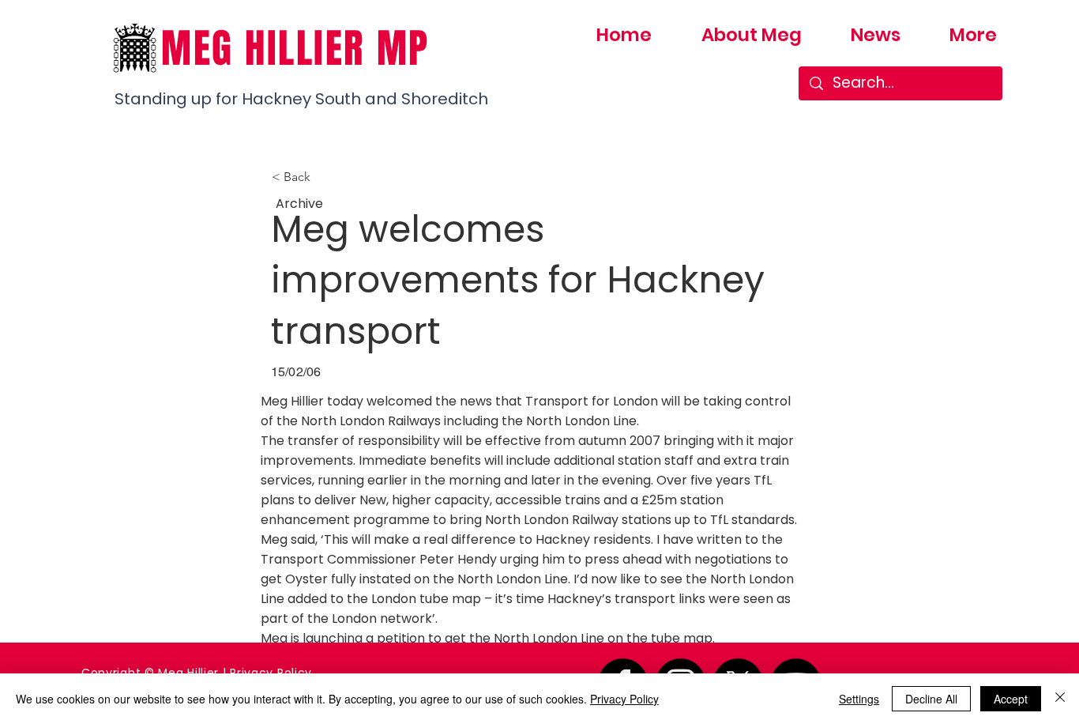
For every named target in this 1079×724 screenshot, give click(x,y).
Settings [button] (859, 699)
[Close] (1060, 698)
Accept (1011, 699)
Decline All (931, 699)
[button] (324, 177)
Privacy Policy (624, 699)
